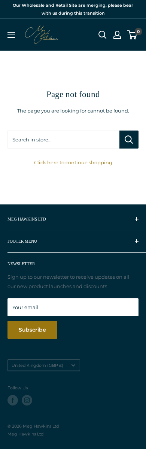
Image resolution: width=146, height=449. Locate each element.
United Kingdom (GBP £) (37, 365)
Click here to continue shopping (73, 162)
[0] (132, 34)
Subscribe (32, 329)
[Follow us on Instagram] (27, 400)
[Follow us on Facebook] (12, 400)
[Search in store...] (129, 140)
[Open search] (102, 35)
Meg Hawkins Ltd (25, 434)
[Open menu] (11, 35)
